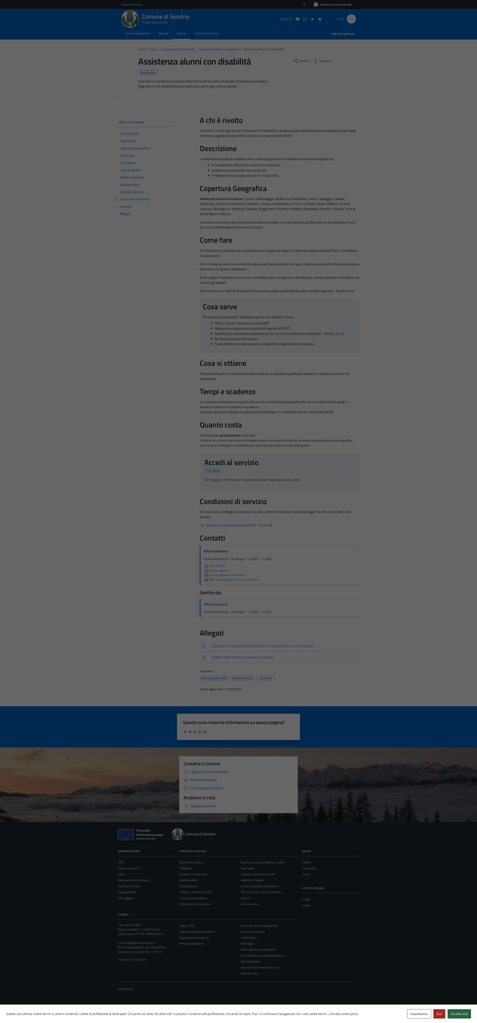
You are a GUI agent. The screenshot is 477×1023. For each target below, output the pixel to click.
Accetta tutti (459, 1013)
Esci (439, 1013)
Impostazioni (419, 1013)
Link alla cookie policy (343, 1013)
